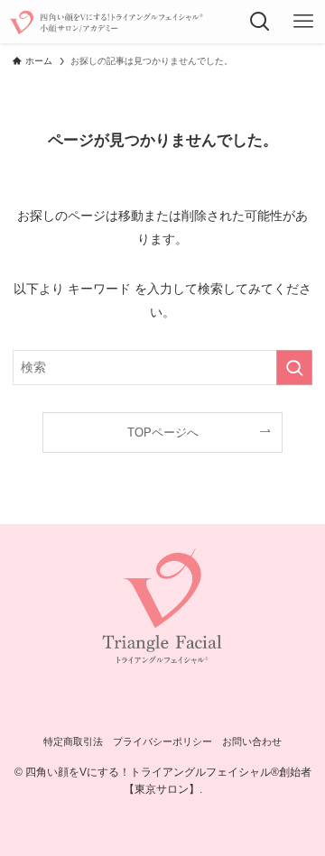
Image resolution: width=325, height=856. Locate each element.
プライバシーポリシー (162, 741)
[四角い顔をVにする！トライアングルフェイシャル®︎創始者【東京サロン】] (105, 21)
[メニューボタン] (303, 21)
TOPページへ (163, 432)
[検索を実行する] (294, 367)
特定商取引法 (73, 741)
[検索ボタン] (260, 21)
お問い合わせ (252, 741)
